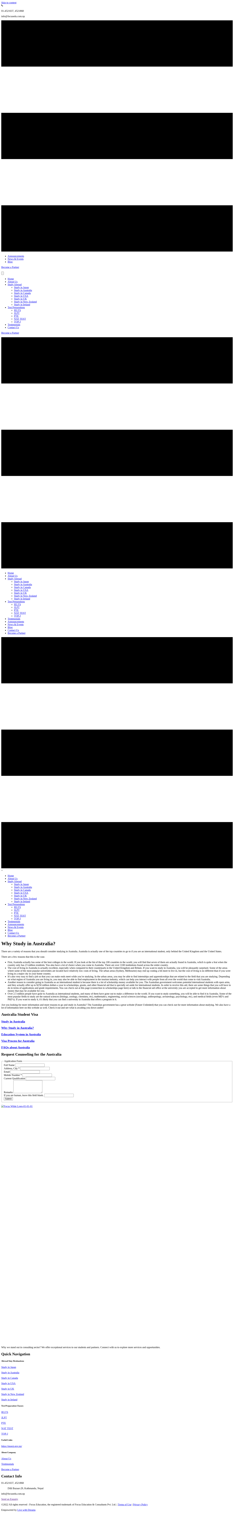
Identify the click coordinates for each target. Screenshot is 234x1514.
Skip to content (8, 2)
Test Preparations (16, 307)
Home (11, 278)
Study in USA (21, 296)
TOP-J (17, 321)
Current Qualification (15, 1078)
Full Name (9, 1065)
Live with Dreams (26, 1510)
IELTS (17, 310)
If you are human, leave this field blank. (24, 1095)
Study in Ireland (22, 304)
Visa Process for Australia (18, 1041)
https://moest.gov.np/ (11, 1446)
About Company (8, 1452)
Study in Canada (22, 293)
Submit (8, 1099)
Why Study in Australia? (17, 1028)
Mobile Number (13, 1075)
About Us (13, 281)
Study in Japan (21, 287)
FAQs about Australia (15, 1047)
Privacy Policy (140, 1504)
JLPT (17, 313)
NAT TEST (20, 319)
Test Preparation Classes (12, 1406)
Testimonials (14, 324)
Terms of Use (124, 1504)
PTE (16, 316)
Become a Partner (10, 1469)
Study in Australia (23, 290)
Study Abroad (15, 284)
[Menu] (2, 273)
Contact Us (13, 327)
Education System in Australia (21, 1034)
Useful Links (6, 1440)
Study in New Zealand (25, 301)
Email (7, 1071)
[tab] (117, 1361)
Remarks (8, 1092)
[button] (10, 267)
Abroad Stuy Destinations (12, 1361)
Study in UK (20, 298)
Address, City (12, 1068)
